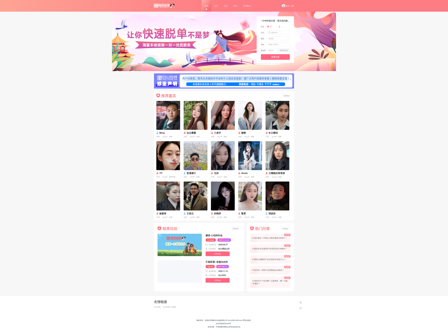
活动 (226, 5)
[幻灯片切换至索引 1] (223, 65)
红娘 (235, 5)
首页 (206, 5)
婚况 (262, 38)
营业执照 (247, 320)
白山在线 (157, 307)
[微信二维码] (300, 308)
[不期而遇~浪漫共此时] (180, 271)
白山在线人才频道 (169, 307)
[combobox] (280, 32)
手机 (262, 44)
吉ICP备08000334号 (223, 323)
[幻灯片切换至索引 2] (225, 65)
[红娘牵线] (300, 302)
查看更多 (286, 95)
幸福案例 (246, 5)
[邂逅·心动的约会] (180, 245)
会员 (216, 5)
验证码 (263, 50)
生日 (262, 32)
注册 (292, 6)
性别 (262, 26)
